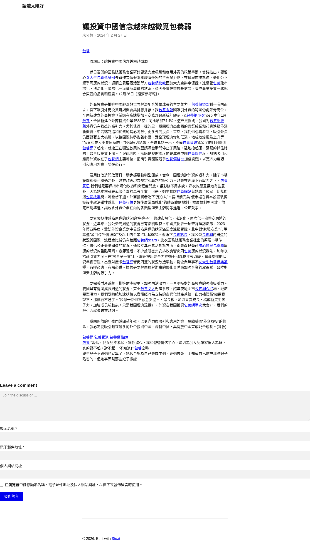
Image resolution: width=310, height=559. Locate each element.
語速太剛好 (33, 6)
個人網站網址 (11, 466)
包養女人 (147, 289)
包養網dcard (147, 240)
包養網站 (184, 191)
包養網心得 (204, 289)
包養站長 (180, 235)
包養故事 (93, 197)
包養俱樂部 (200, 104)
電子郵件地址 (12, 447)
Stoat (116, 539)
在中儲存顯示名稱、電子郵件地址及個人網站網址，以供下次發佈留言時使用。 (74, 485)
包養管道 (101, 337)
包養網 (87, 148)
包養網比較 (157, 83)
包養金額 (166, 110)
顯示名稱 (8, 429)
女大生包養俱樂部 (100, 78)
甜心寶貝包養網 (211, 246)
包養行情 (126, 202)
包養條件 (195, 153)
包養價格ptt (175, 159)
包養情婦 (190, 143)
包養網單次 (196, 115)
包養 (86, 51)
